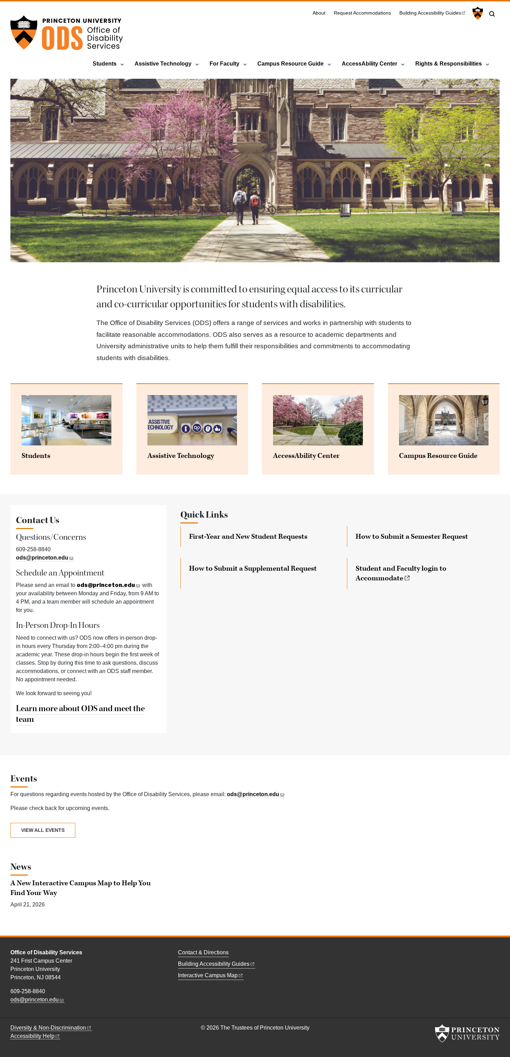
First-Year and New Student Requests (248, 536)
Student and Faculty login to (401, 573)
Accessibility (32, 1036)
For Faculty (224, 64)
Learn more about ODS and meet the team (80, 714)
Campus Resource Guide (290, 64)
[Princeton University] (477, 13)
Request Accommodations (362, 13)
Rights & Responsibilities (448, 64)
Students (105, 64)
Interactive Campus (208, 975)
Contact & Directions (203, 952)
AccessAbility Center (369, 64)
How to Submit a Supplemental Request (253, 568)
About (319, 13)
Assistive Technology (163, 64)
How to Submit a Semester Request (412, 536)
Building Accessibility (430, 13)
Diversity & (48, 1028)
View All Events (43, 830)
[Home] (66, 35)
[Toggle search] (492, 14)
